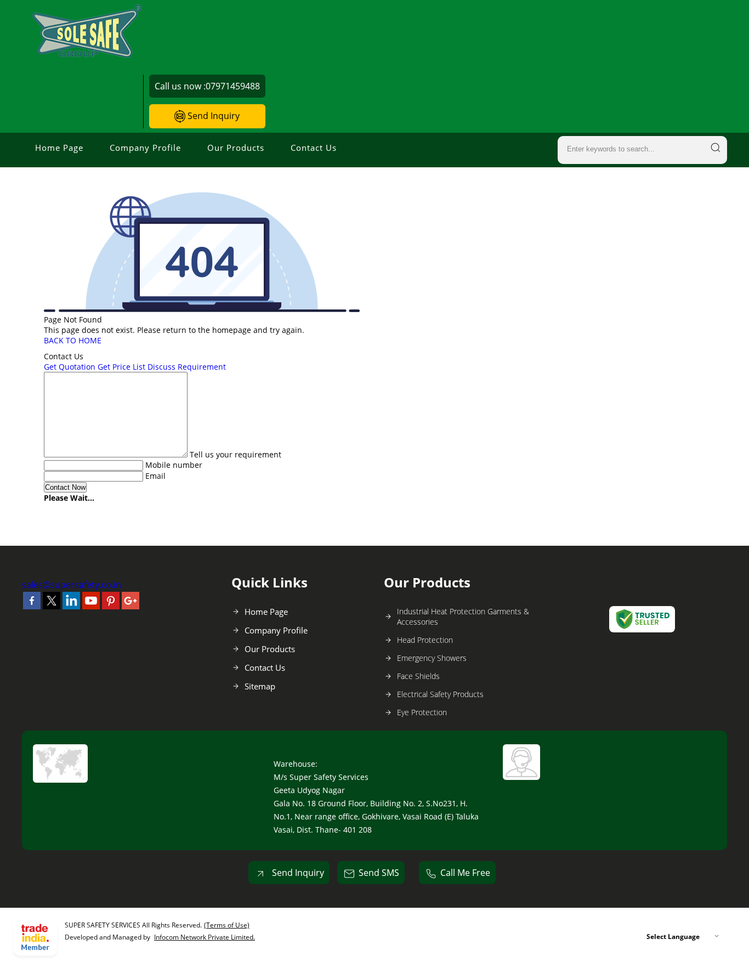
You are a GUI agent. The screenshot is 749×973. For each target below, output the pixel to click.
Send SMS (379, 873)
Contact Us (314, 147)
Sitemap (260, 686)
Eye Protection (422, 712)
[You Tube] (91, 606)
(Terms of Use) (226, 925)
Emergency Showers (432, 658)
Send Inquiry (212, 116)
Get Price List (121, 366)
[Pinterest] (111, 606)
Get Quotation (69, 366)
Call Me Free (465, 873)
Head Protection (425, 640)
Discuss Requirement (186, 366)
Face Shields (418, 676)
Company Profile (145, 147)
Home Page (59, 147)
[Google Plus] (130, 606)
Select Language (673, 936)
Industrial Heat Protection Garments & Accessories (463, 616)
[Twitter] (51, 606)
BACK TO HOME (72, 340)
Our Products (235, 147)
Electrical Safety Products (440, 694)
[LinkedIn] (71, 606)
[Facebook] (32, 606)
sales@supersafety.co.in (71, 585)
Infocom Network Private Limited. (204, 937)
